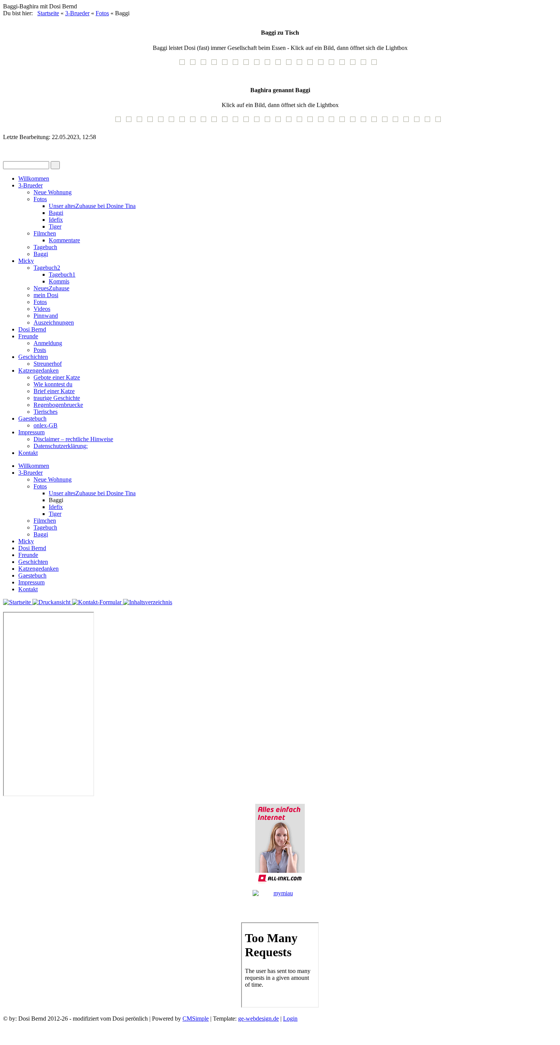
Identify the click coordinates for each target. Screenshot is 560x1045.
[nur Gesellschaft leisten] (322, 64)
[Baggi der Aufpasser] (333, 121)
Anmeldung (48, 343)
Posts (40, 350)
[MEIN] (248, 121)
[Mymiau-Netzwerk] (280, 903)
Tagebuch (45, 247)
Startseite (48, 13)
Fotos (102, 13)
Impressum (31, 432)
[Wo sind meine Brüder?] (184, 121)
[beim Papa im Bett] (258, 121)
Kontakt (28, 453)
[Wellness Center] (429, 121)
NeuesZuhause (51, 288)
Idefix (56, 219)
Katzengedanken (38, 370)
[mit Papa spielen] (194, 121)
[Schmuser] (397, 121)
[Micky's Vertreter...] (290, 121)
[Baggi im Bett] (386, 121)
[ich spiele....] (418, 121)
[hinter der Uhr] (152, 121)
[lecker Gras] (280, 121)
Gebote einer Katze (57, 377)
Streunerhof (48, 363)
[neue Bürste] (226, 121)
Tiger (55, 226)
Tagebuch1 (62, 274)
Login (290, 1018)
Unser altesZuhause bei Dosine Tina (92, 206)
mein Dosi (46, 295)
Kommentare (64, 240)
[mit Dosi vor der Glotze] (312, 121)
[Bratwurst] (216, 64)
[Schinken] (205, 64)
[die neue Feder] (354, 121)
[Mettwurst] (269, 64)
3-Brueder (77, 13)
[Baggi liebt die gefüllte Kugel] (344, 121)
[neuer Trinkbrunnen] (301, 121)
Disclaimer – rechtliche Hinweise (73, 439)
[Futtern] (173, 121)
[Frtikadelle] (290, 64)
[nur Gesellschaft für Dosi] (312, 64)
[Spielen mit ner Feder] (130, 121)
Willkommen (33, 178)
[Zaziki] (280, 64)
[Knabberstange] (376, 121)
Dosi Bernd (32, 329)
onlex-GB (46, 425)
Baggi (56, 213)
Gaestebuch (32, 418)
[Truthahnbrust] (248, 64)
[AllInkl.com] (280, 844)
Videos (42, 309)
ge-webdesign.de (258, 1018)
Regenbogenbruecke (58, 405)
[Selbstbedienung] (216, 121)
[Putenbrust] (344, 64)
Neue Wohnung (53, 192)
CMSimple (195, 1018)
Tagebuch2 (47, 267)
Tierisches (46, 411)
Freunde (28, 336)
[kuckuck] (162, 121)
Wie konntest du (53, 384)
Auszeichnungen (54, 322)
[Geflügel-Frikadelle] (301, 64)
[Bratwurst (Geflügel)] (194, 64)
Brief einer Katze (54, 391)
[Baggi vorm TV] (120, 121)
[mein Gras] (322, 121)
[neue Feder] (365, 121)
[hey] (269, 121)
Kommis (59, 281)
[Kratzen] (141, 121)
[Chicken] (226, 64)
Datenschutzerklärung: (61, 446)
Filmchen (45, 233)
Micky (26, 261)
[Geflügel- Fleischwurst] (184, 64)
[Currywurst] (237, 64)
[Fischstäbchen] (333, 64)
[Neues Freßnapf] (237, 121)
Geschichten (33, 357)
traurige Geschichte (57, 398)
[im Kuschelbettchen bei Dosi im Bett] (440, 121)
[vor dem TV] (408, 121)
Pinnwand (46, 315)
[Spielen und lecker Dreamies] (205, 121)
